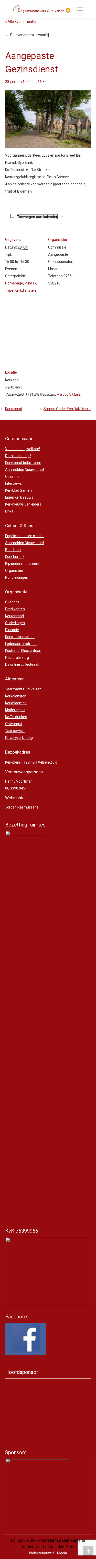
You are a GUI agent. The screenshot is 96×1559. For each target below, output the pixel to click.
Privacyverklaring (19, 738)
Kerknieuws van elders (23, 504)
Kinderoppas (15, 710)
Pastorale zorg (17, 657)
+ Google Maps (69, 394)
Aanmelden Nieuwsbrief (24, 470)
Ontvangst (13, 724)
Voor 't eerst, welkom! (22, 449)
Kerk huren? (14, 557)
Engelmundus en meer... (24, 536)
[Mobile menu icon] (80, 9)
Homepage (14, 283)
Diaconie (12, 630)
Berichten (13, 550)
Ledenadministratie (21, 644)
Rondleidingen (16, 577)
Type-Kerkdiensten (20, 290)
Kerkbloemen (16, 703)
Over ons (12, 602)
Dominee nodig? (18, 456)
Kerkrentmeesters (20, 637)
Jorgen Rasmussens (21, 807)
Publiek (30, 283)
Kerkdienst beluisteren (23, 463)
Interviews (13, 483)
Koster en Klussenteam (23, 651)
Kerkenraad (14, 616)
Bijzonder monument (22, 564)
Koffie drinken (16, 717)
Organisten (14, 570)
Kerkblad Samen (18, 490)
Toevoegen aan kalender (37, 217)
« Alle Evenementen (21, 22)
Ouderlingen (15, 623)
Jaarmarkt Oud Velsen (23, 689)
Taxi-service (15, 731)
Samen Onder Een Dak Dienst (67, 409)
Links (9, 511)
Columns (12, 476)
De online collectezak (22, 664)
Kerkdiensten (15, 696)
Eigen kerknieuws (19, 497)
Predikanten (15, 609)
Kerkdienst (13, 409)
